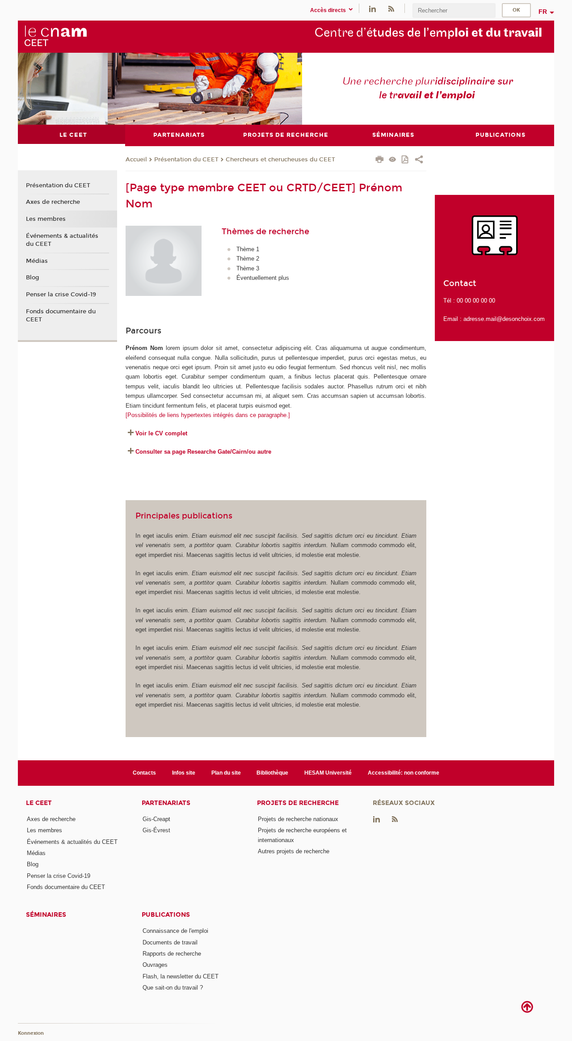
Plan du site (226, 773)
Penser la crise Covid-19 (61, 294)
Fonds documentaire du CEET (61, 315)
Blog (32, 277)
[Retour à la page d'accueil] (55, 36)
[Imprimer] (379, 160)
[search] (454, 10)
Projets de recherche (298, 803)
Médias (37, 261)
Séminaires (46, 915)
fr (542, 11)
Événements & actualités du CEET (62, 240)
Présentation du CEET (186, 159)
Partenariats (166, 803)
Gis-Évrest (156, 830)
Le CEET (39, 803)
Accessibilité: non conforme (403, 773)
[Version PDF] (405, 160)
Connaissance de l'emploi (175, 930)
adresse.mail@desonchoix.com (504, 319)
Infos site (183, 773)
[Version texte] (392, 160)
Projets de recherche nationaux (298, 819)
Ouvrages (155, 964)
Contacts (144, 773)
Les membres (46, 219)
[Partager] (419, 160)
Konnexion (31, 1033)
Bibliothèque (272, 773)
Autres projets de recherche (293, 851)
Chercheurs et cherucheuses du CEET (280, 159)
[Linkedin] (372, 8)
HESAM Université (328, 773)
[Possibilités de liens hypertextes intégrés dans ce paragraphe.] (208, 415)
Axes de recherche (53, 202)
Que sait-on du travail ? (173, 987)
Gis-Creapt (156, 819)
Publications (166, 915)
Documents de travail (170, 942)
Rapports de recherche (172, 953)
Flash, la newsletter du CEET (181, 976)
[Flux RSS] (391, 8)
